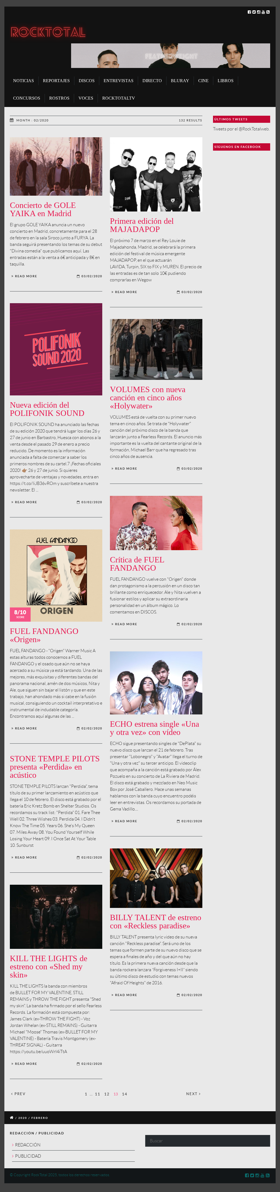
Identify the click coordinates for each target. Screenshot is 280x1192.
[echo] (156, 682)
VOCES (85, 98)
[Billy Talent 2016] (156, 878)
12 (107, 1094)
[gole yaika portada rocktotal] (56, 166)
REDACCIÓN (27, 1145)
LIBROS (226, 80)
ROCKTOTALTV (118, 98)
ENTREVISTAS (118, 80)
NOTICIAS (23, 80)
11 (97, 1094)
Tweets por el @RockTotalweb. (241, 129)
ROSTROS (59, 98)
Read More (26, 276)
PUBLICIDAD (28, 1156)
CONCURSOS (26, 98)
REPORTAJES (56, 80)
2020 (22, 1117)
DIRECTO (152, 80)
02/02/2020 (192, 624)
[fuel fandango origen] (56, 575)
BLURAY (180, 80)
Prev (19, 1094)
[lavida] (156, 174)
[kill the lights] (56, 917)
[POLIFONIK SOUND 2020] (56, 349)
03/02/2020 (91, 276)
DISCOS (87, 80)
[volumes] (156, 349)
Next (192, 1094)
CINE (203, 80)
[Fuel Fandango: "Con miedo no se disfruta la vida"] (156, 523)
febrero (39, 1117)
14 (124, 1094)
